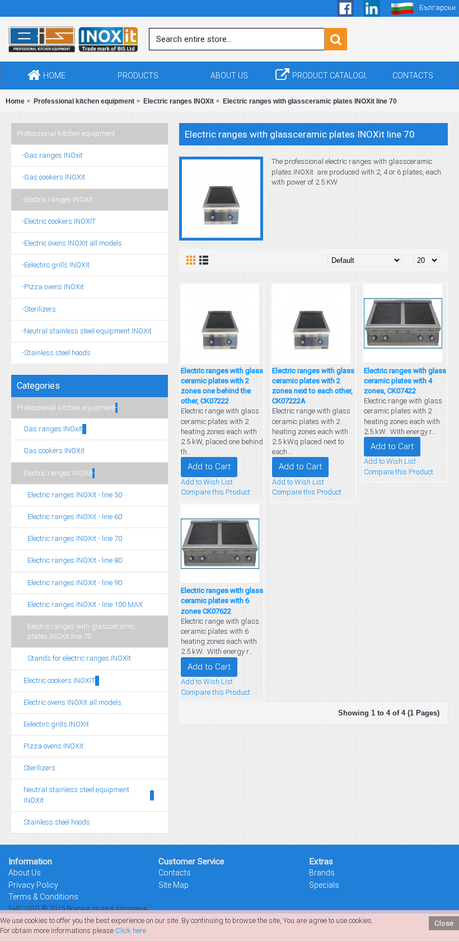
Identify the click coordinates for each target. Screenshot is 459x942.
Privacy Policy (33, 884)
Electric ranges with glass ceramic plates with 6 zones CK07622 (222, 600)
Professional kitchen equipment (66, 133)
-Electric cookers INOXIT (56, 221)
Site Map (173, 884)
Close (443, 923)
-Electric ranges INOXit (55, 199)
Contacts (174, 872)
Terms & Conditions (43, 896)
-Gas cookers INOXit (51, 177)
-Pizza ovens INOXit (50, 286)
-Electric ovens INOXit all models (69, 243)
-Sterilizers (36, 309)
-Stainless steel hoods (54, 352)
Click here (130, 930)
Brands (322, 872)
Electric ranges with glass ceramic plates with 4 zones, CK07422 (405, 380)
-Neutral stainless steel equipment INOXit (84, 331)
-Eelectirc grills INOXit (53, 265)
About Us (24, 872)
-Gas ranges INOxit (50, 155)
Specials (324, 884)
